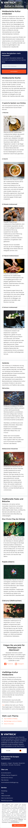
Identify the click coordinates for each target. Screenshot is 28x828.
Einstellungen (14, 820)
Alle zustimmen (19, 825)
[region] (14, 827)
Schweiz (11, 765)
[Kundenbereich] (20, 2)
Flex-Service (4, 780)
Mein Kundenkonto (7, 798)
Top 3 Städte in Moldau (11, 718)
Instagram (21, 664)
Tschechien (4, 765)
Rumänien (17, 765)
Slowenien (22, 763)
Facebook (10, 664)
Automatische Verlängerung (9, 782)
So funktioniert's (6, 773)
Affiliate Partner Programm (9, 775)
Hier (3, 705)
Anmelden (14, 71)
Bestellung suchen (7, 800)
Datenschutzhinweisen (14, 817)
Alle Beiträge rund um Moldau (13, 721)
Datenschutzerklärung (13, 822)
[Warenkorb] (25, 2)
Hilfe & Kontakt (5, 795)
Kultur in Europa (9, 723)
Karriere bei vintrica (7, 777)
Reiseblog (4, 791)
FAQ (2, 793)
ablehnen (20, 819)
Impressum (4, 822)
